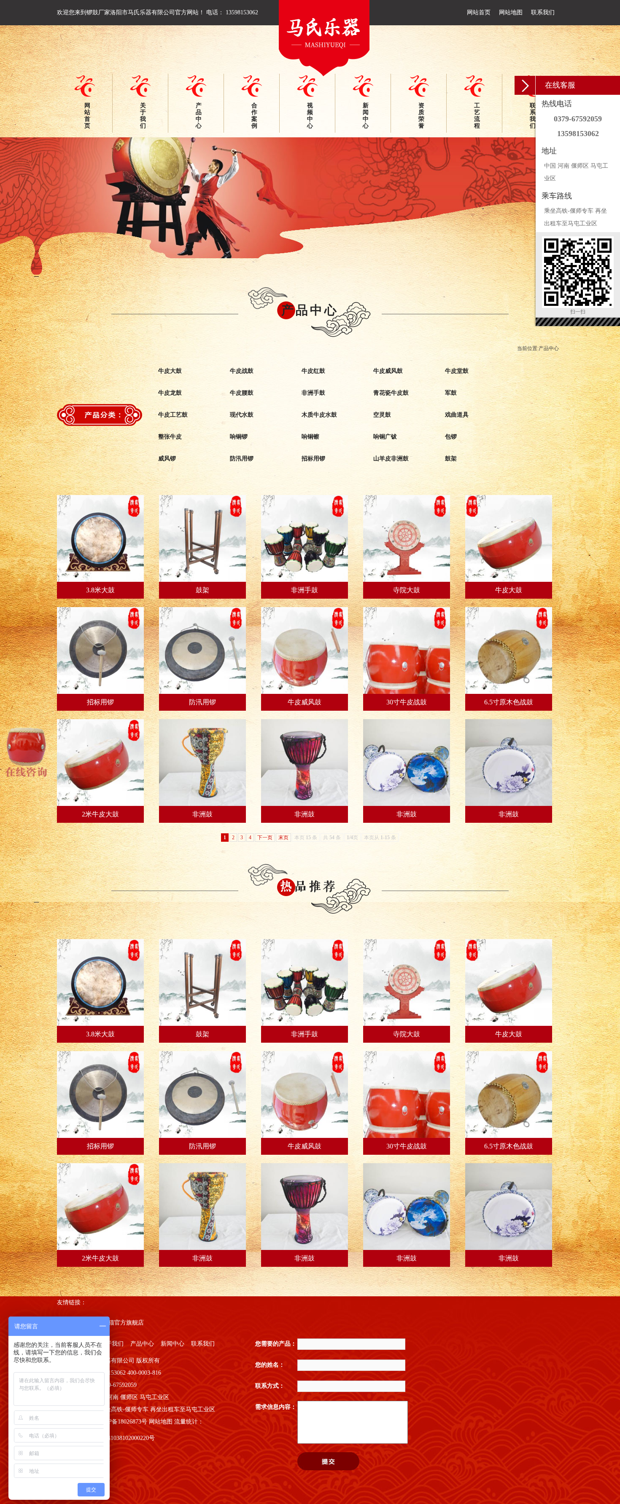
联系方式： (270, 1386)
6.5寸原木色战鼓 (508, 702)
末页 (283, 837)
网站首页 (479, 12)
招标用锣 (313, 458)
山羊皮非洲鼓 (391, 458)
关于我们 (143, 115)
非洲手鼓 (313, 393)
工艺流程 (477, 115)
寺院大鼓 (406, 590)
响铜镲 (310, 437)
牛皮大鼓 (170, 371)
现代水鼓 (241, 415)
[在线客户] (525, 85)
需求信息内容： (276, 1407)
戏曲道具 (457, 415)
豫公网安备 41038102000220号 (115, 1438)
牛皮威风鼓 (388, 371)
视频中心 (310, 115)
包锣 (451, 437)
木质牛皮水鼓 (319, 415)
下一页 (264, 837)
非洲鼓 (202, 814)
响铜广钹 (385, 437)
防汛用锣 (241, 458)
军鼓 (451, 393)
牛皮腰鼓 (241, 393)
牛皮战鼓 (241, 371)
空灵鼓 (382, 415)
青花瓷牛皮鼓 (391, 393)
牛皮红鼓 (313, 371)
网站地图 (511, 12)
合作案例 (254, 115)
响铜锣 (239, 437)
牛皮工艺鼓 (173, 415)
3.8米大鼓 (100, 590)
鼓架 (451, 458)
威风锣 (167, 458)
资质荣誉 (421, 115)
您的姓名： (270, 1365)
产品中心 (199, 115)
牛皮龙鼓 (170, 393)
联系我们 (543, 12)
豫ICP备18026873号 (122, 1421)
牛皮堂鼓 (457, 371)
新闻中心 (366, 115)
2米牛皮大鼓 (100, 814)
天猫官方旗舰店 (123, 1322)
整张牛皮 (170, 437)
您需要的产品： (276, 1344)
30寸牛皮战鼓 (406, 702)
